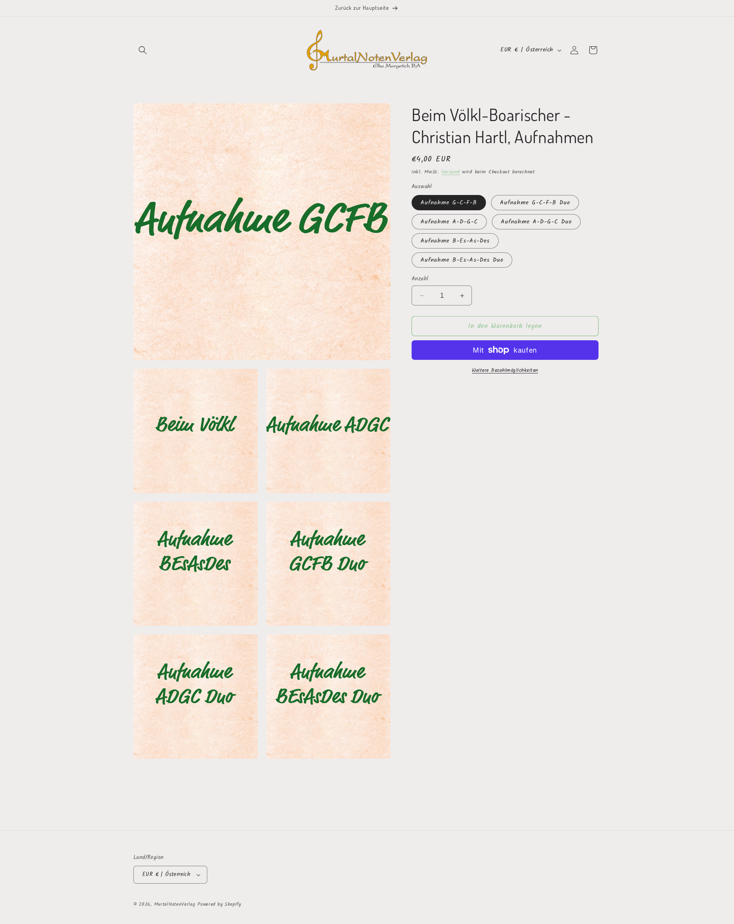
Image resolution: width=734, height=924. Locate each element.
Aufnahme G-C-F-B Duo (535, 202)
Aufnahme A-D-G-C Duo (536, 221)
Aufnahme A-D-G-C (449, 221)
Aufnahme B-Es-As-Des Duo (462, 260)
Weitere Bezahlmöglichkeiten (505, 370)
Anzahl (420, 279)
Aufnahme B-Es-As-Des (455, 241)
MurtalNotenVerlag (174, 904)
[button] (142, 50)
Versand (450, 172)
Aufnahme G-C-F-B (449, 202)
